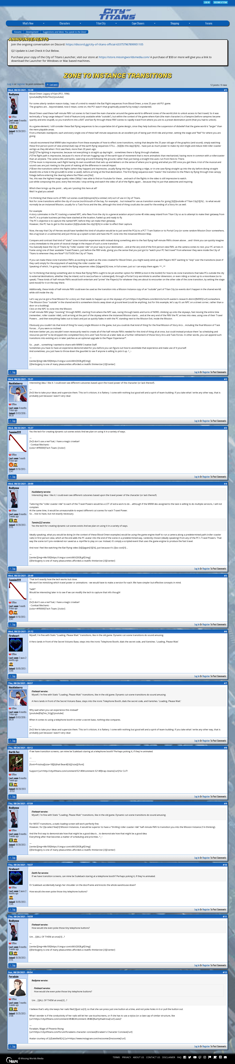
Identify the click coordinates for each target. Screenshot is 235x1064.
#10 (225, 864)
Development (32, 31)
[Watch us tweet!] (189, 1057)
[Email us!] (225, 1057)
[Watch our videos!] (195, 1057)
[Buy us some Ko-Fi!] (215, 1057)
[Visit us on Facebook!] (184, 1057)
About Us (138, 1057)
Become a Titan (220, 2)
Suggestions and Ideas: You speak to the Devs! (64, 31)
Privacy (126, 1057)
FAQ (179, 1057)
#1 (225, 90)
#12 (225, 972)
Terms (116, 1057)
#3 (225, 427)
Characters (58, 23)
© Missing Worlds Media (30, 1058)
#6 (225, 631)
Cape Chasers (131, 23)
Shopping (168, 23)
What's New (21, 23)
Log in (206, 2)
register (21, 84)
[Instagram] (204, 1057)
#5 (225, 575)
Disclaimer (168, 1057)
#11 (225, 916)
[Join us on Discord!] (220, 1057)
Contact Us (153, 1057)
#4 (225, 483)
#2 (225, 379)
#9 (225, 803)
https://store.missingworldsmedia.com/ (124, 57)
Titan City (94, 23)
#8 (225, 747)
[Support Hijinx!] (209, 1057)
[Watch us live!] (200, 1057)
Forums (208, 23)
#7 (225, 683)
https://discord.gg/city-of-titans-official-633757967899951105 (104, 44)
